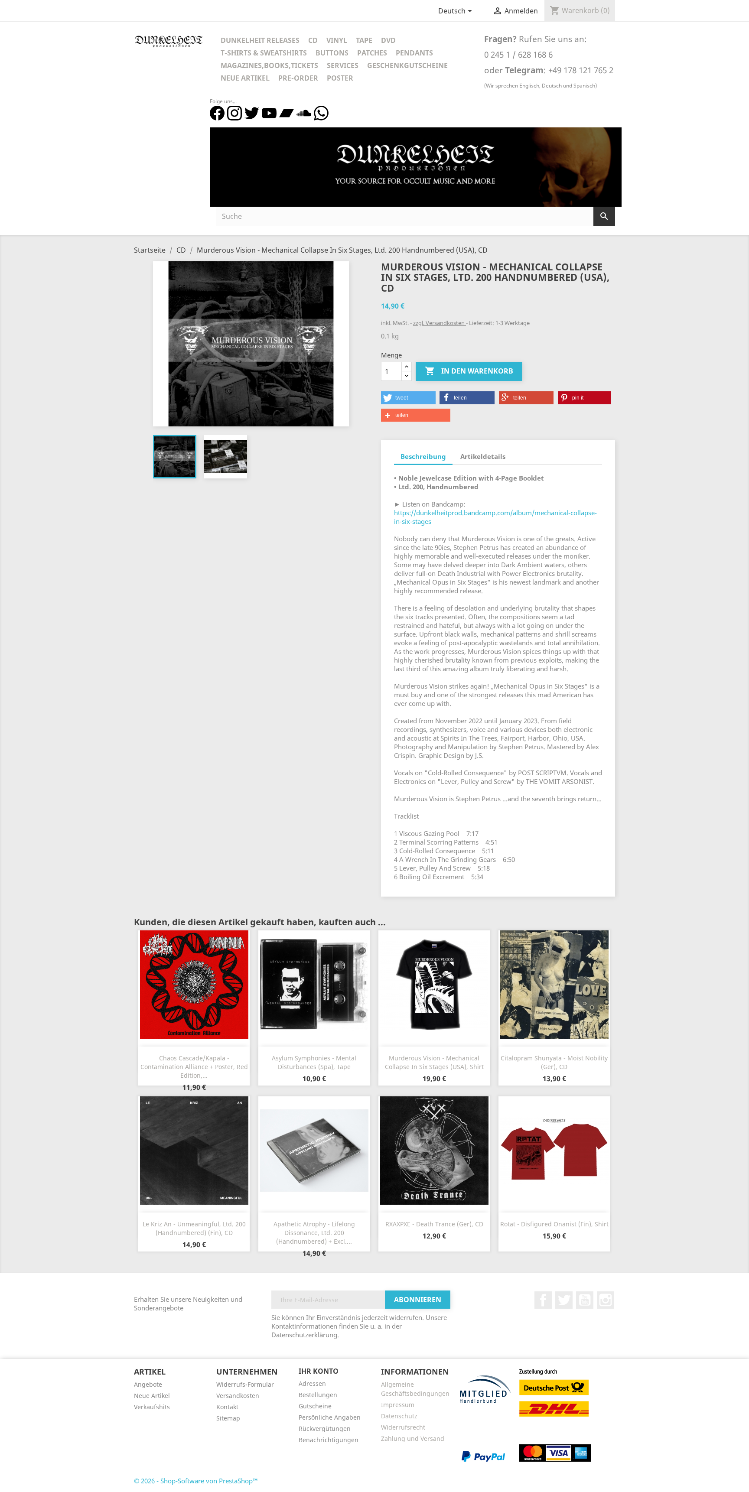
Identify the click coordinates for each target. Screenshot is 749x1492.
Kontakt (227, 1407)
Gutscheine (315, 1406)
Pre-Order (298, 78)
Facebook (543, 1300)
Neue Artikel (245, 78)
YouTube (584, 1300)
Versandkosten (237, 1395)
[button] (408, 397)
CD (313, 40)
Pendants (414, 53)
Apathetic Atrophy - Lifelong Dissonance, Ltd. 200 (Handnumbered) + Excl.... (314, 1232)
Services (342, 65)
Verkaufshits (152, 1407)
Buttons (332, 53)
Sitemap (228, 1418)
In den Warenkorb (469, 371)
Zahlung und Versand (412, 1438)
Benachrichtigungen (328, 1440)
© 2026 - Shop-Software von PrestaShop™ (196, 1480)
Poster (340, 78)
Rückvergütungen (325, 1428)
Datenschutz (399, 1416)
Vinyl (336, 40)
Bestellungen (318, 1395)
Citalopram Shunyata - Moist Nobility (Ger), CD (554, 1062)
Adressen (312, 1383)
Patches (372, 53)
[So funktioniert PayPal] (483, 1455)
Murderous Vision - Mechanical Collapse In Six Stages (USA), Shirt (434, 1062)
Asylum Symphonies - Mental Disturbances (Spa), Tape (314, 1062)
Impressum (397, 1405)
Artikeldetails (482, 456)
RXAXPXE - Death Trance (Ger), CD (434, 1224)
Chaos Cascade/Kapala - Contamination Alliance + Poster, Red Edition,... (194, 1066)
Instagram (605, 1300)
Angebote (148, 1384)
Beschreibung (423, 456)
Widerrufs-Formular (245, 1384)
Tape (364, 40)
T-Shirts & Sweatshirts (264, 53)
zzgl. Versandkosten (439, 323)
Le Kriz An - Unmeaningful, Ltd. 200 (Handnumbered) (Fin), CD (194, 1228)
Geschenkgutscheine (407, 65)
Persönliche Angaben (330, 1417)
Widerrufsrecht (403, 1427)
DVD (388, 40)
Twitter (564, 1300)
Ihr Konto (319, 1371)
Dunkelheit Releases (260, 40)
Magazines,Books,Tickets (269, 65)
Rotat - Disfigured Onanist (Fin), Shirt (554, 1224)
